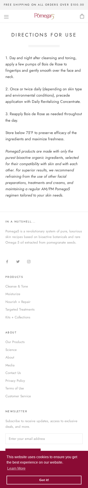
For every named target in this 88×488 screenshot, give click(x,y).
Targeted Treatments (20, 309)
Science (11, 349)
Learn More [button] (16, 468)
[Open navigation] (6, 16)
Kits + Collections (17, 317)
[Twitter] (18, 261)
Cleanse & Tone (16, 286)
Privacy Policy (15, 380)
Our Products (15, 341)
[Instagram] (28, 261)
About (9, 357)
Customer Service (18, 396)
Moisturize (12, 294)
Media (9, 365)
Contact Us (13, 372)
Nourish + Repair (17, 301)
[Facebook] (7, 261)
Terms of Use (14, 388)
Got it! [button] (44, 480)
